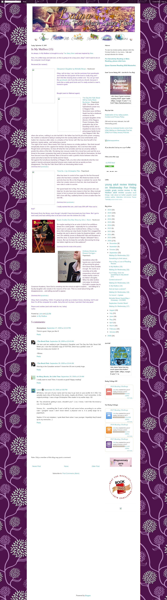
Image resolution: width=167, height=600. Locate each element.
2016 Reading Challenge (119, 424)
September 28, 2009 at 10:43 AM (62, 341)
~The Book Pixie (43, 341)
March (112, 326)
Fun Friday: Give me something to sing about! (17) (118, 274)
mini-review (127, 197)
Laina (39, 390)
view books (129, 398)
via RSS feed (110, 163)
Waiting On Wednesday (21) (119, 255)
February (113, 329)
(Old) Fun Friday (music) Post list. (117, 132)
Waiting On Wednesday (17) (119, 306)
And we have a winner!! (117, 289)
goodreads (63, 80)
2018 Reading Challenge (119, 386)
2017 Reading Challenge (119, 410)
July (111, 313)
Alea (91, 53)
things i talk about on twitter (115, 195)
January (113, 332)
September (114, 253)
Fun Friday (130, 187)
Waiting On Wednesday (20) (119, 270)
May (111, 319)
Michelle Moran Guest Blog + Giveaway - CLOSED (119, 299)
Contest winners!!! (115, 279)
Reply (39, 334)
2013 (110, 228)
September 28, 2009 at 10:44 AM (62, 363)
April (111, 322)
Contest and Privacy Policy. (115, 117)
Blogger (88, 595)
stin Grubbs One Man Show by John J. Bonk (75, 220)
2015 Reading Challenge (119, 439)
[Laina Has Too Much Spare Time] (109, 166)
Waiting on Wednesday (120, 186)
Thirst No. (60, 171)
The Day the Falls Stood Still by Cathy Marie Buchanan (91, 100)
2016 (110, 219)
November (113, 246)
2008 (110, 336)
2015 (110, 222)
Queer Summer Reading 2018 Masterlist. (120, 65)
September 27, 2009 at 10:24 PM (59, 328)
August (112, 310)
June (111, 316)
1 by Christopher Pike (72, 171)
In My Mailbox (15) (115, 266)
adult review (118, 192)
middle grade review (114, 190)
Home (66, 466)
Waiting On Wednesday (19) (119, 283)
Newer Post (36, 466)
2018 (110, 213)
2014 (110, 225)
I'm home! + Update (116, 295)
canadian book (130, 193)
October (113, 249)
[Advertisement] (83, 536)
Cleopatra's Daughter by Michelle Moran (71, 69)
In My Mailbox (42, 316)
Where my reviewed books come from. (119, 128)
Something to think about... (118, 258)
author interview (117, 197)
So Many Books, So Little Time (48, 376)
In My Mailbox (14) (115, 286)
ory (69, 53)
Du (58, 220)
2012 (110, 231)
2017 (110, 216)
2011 (109, 234)
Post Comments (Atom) (70, 473)
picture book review (116, 199)
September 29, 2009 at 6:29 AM (72, 376)
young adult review (116, 184)
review (127, 190)
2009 (110, 241)
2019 (110, 210)
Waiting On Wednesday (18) (119, 292)
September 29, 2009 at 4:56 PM (55, 390)
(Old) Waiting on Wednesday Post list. (118, 130)
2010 (110, 237)
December (113, 243)
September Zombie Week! (118, 303)
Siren (73, 53)
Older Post (95, 466)
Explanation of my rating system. (116, 115)
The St (66, 53)
